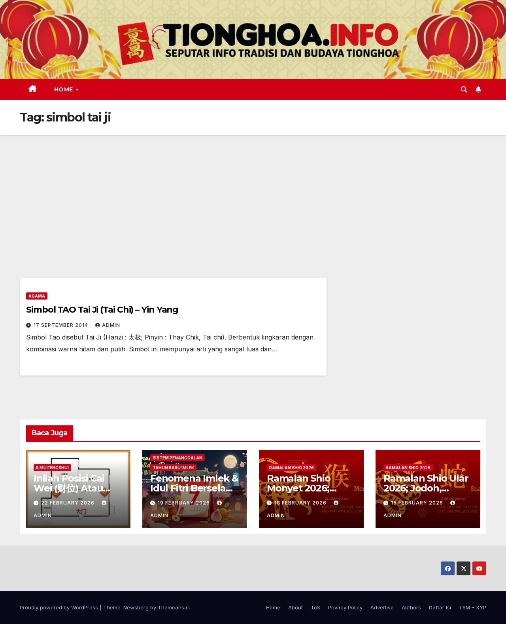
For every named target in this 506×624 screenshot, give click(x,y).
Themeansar (173, 607)
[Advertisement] (253, 194)
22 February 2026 (68, 503)
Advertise (382, 607)
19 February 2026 (184, 503)
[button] (464, 89)
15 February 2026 (418, 503)
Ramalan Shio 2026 (291, 467)
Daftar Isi (440, 607)
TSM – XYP (472, 607)
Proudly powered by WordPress (60, 607)
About (295, 607)
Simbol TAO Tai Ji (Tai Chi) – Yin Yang (102, 309)
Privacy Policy (345, 607)
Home (64, 89)
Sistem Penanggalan (177, 457)
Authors (411, 607)
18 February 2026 (301, 503)
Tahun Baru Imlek (173, 467)
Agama (36, 296)
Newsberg (136, 607)
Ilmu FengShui (52, 467)
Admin (111, 325)
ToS (315, 607)
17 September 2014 (62, 325)
